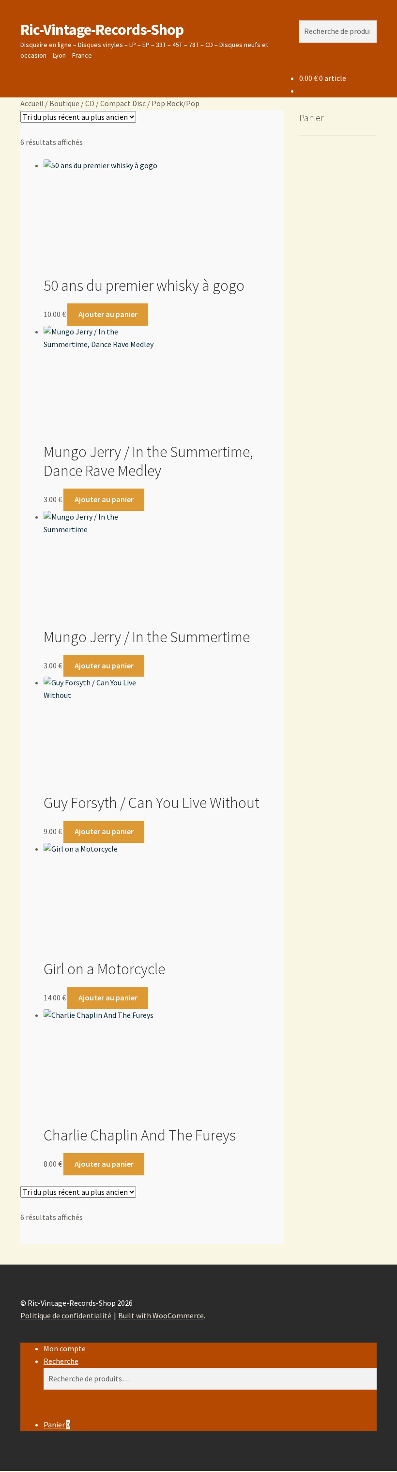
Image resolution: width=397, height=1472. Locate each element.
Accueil (32, 103)
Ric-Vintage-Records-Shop (101, 29)
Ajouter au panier (107, 314)
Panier (57, 1424)
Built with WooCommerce (161, 1315)
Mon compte (65, 1348)
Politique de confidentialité (65, 1315)
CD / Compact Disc (115, 103)
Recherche (61, 1361)
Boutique (64, 103)
